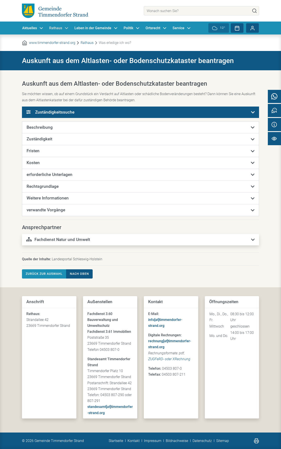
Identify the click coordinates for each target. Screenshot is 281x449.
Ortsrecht (153, 28)
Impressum (152, 441)
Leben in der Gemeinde (92, 28)
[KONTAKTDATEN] (274, 124)
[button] (140, 128)
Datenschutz (202, 441)
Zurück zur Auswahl (44, 273)
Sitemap (222, 441)
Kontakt (134, 441)
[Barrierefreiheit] (274, 138)
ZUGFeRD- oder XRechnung (169, 359)
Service (178, 28)
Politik (128, 28)
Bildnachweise (177, 441)
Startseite (116, 441)
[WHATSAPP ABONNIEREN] (274, 96)
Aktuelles (29, 28)
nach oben (79, 273)
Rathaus (55, 28)
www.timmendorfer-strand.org (52, 43)
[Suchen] (254, 10)
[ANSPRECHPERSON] (274, 110)
